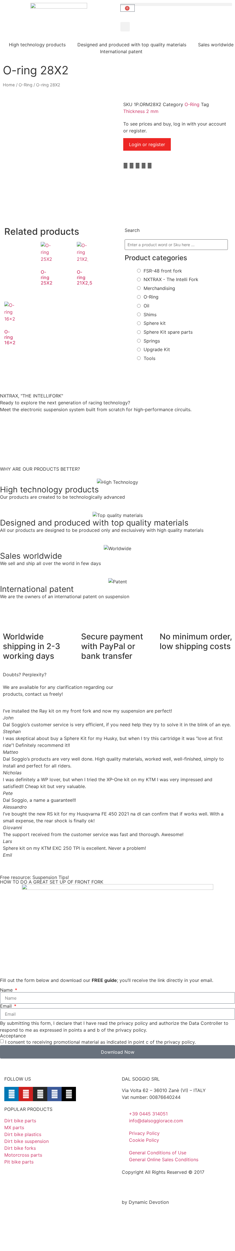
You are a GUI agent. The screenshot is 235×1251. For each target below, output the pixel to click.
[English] (125, 1188)
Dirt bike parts (20, 1120)
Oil (146, 306)
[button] (125, 26)
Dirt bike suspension (26, 1141)
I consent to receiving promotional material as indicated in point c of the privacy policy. (100, 1042)
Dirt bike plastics (22, 1134)
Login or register (147, 144)
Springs (152, 341)
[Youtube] (26, 1094)
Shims (150, 314)
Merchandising (159, 288)
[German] (140, 1188)
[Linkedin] (11, 1094)
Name (7, 990)
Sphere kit (155, 323)
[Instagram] (40, 1094)
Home (9, 84)
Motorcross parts (23, 1155)
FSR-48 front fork (163, 271)
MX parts (14, 1127)
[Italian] (147, 1188)
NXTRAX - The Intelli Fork (171, 279)
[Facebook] (54, 1094)
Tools (149, 358)
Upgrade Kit (157, 349)
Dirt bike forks (20, 1148)
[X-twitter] (69, 1094)
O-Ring (25, 84)
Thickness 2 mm (140, 111)
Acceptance (13, 1035)
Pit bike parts (19, 1162)
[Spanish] (155, 1188)
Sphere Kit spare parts (168, 332)
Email (6, 1006)
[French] (132, 1188)
